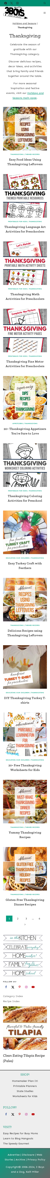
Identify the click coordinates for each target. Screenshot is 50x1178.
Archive (20, 1159)
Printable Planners (25, 1086)
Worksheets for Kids (25, 1096)
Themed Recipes (32, 154)
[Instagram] (17, 3)
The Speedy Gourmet (16, 1143)
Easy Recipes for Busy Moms (20, 1133)
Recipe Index (11, 1001)
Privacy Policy (36, 1159)
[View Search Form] (44, 3)
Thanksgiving (16, 154)
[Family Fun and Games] (25, 964)
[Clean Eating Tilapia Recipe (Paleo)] (25, 1028)
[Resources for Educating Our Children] (25, 973)
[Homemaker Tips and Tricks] (25, 955)
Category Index (13, 996)
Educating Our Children (17, 558)
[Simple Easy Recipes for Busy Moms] (25, 938)
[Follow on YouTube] (33, 987)
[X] (11, 3)
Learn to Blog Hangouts (18, 1138)
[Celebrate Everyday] (25, 947)
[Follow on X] (13, 987)
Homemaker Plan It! (25, 1080)
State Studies (25, 1091)
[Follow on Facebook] (6, 987)
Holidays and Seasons (24, 23)
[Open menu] (44, 13)
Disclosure (28, 1154)
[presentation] (25, 128)
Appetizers (17, 423)
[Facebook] (5, 3)
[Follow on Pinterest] (20, 987)
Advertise (14, 1154)
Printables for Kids (17, 221)
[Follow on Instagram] (26, 987)
